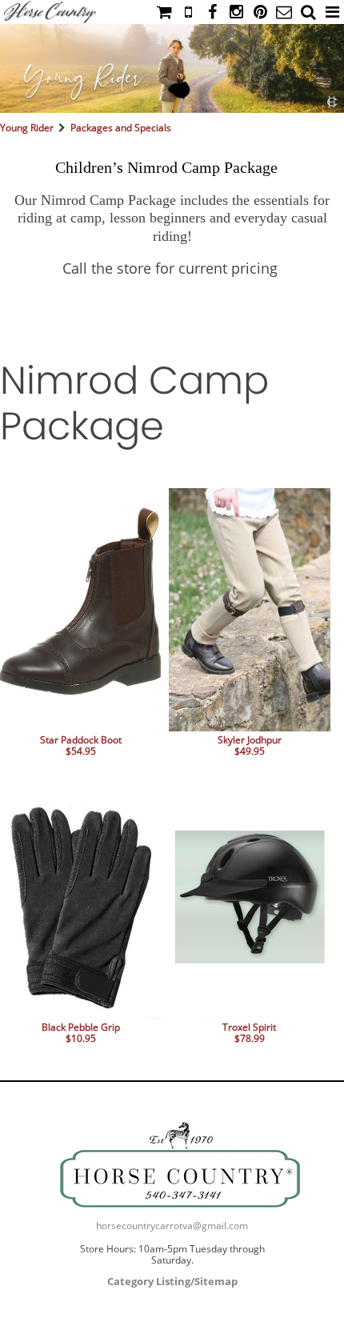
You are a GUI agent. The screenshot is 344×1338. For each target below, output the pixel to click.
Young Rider (27, 127)
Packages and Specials (120, 127)
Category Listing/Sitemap (172, 1281)
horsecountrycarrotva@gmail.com (172, 1225)
